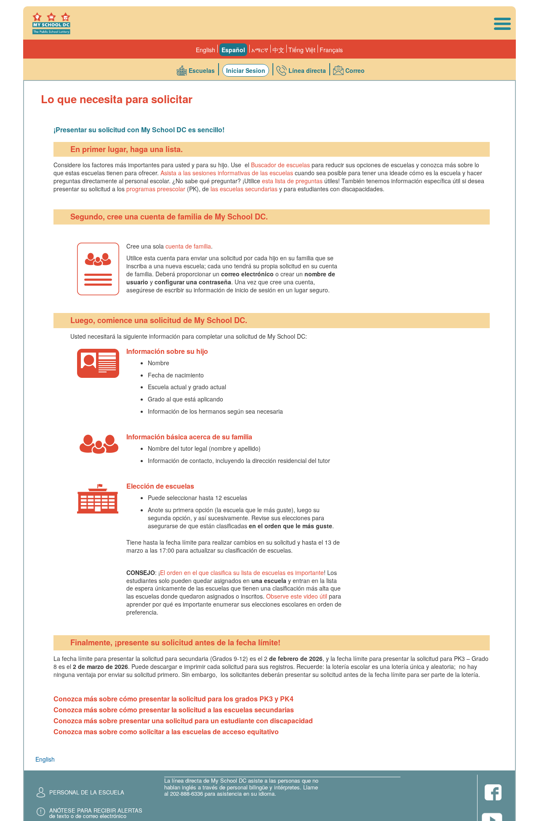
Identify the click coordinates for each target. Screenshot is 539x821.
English (205, 49)
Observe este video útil (296, 596)
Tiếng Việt (301, 49)
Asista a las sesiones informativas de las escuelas (226, 172)
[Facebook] (493, 793)
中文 (278, 49)
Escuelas (202, 70)
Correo (355, 70)
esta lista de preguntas (292, 181)
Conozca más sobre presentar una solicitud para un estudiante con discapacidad (183, 720)
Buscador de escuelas (280, 164)
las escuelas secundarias (244, 189)
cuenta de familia (188, 246)
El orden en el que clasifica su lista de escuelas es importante (242, 572)
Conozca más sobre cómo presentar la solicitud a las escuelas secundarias (173, 709)
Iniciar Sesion (245, 70)
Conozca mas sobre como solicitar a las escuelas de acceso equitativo (166, 731)
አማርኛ (259, 49)
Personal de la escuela (86, 792)
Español (233, 49)
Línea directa (307, 70)
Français (331, 49)
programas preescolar (155, 189)
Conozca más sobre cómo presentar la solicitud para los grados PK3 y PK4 (173, 698)
